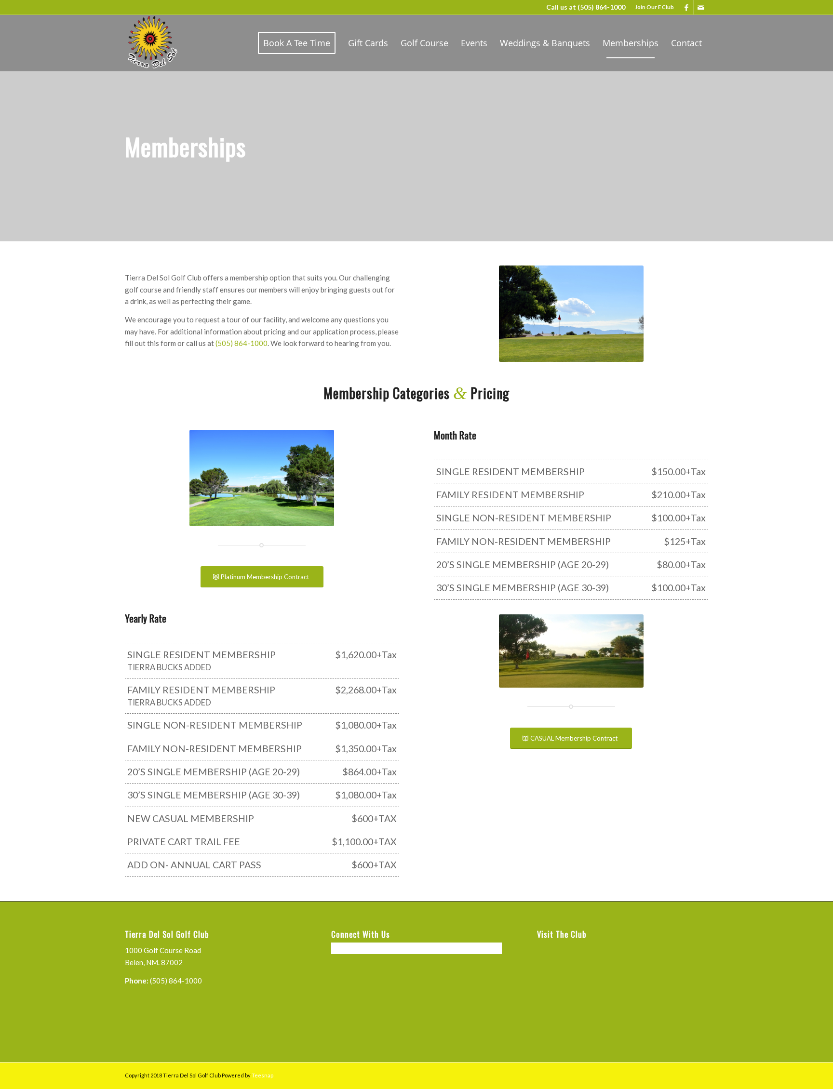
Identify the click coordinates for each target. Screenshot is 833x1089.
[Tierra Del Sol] (151, 43)
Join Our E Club (654, 7)
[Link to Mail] (701, 7)
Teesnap (262, 1075)
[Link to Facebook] (686, 7)
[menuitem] (652, 7)
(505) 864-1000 (601, 7)
